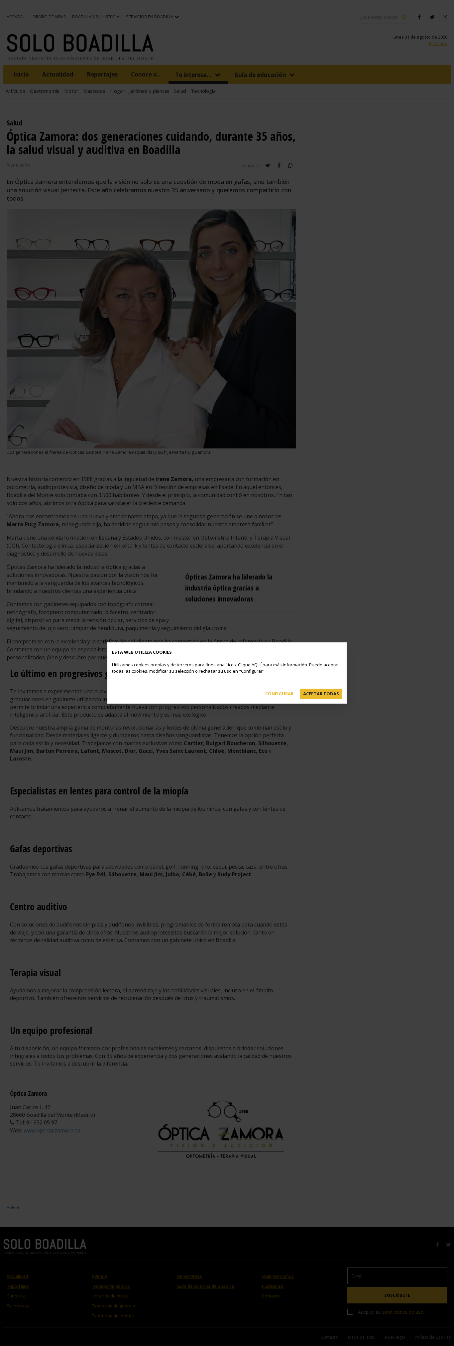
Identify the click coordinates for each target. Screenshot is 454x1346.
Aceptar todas (321, 694)
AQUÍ (257, 665)
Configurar (279, 694)
